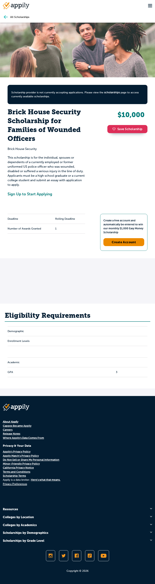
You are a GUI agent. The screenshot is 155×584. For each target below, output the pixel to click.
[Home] (16, 5)
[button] (114, 128)
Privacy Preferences (15, 484)
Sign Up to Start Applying (30, 194)
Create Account (124, 242)
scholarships (112, 92)
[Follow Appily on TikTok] (89, 555)
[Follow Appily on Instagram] (50, 555)
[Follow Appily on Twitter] (63, 555)
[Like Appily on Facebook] (76, 555)
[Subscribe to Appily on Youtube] (103, 555)
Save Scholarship (129, 129)
